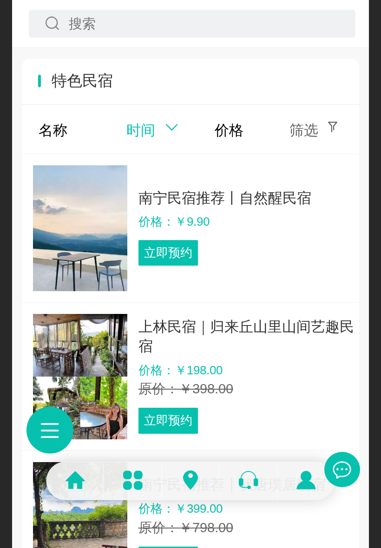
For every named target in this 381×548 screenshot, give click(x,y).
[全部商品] (133, 481)
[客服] (248, 481)
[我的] (306, 481)
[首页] (75, 481)
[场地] (190, 481)
